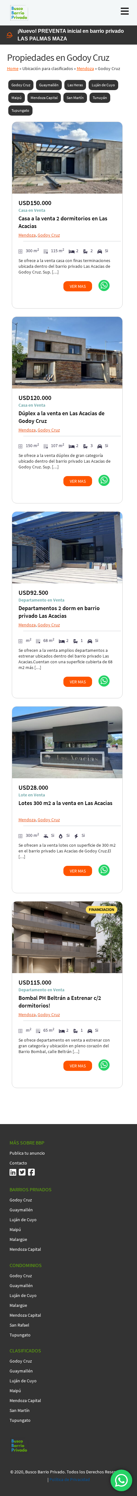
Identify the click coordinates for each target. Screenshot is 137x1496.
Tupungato (20, 110)
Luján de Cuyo (103, 84)
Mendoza (85, 68)
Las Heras (75, 84)
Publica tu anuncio (27, 1153)
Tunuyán (100, 97)
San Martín (75, 97)
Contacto (18, 1163)
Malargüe (18, 1239)
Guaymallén (49, 84)
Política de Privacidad (69, 1479)
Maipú (16, 97)
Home (12, 68)
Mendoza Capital (44, 97)
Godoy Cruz (20, 84)
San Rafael (19, 1325)
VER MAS (78, 286)
